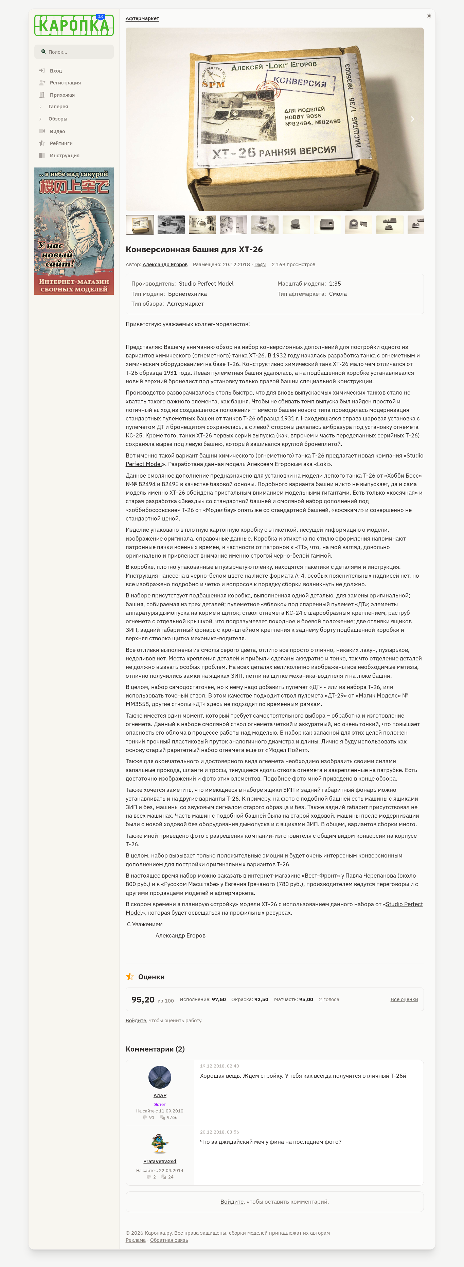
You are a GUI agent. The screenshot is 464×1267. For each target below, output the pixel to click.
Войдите (136, 1020)
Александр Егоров (165, 264)
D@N (260, 264)
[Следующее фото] (412, 119)
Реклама (136, 1240)
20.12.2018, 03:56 (219, 1132)
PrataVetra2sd (159, 1161)
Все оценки (404, 999)
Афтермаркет (142, 18)
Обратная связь (169, 1240)
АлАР (160, 1095)
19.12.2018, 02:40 (219, 1066)
